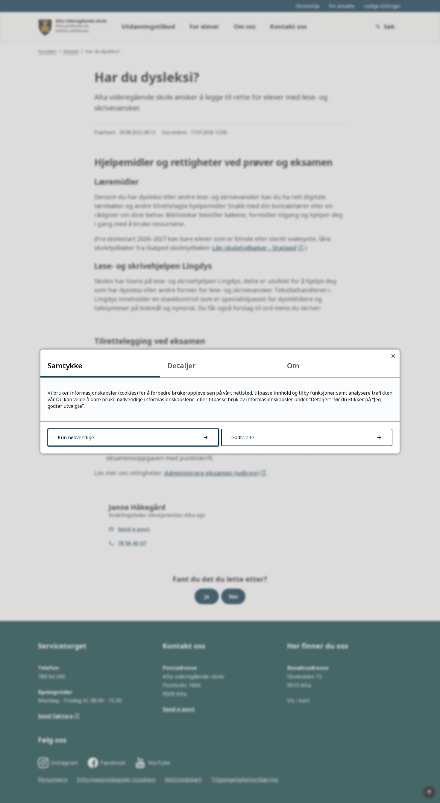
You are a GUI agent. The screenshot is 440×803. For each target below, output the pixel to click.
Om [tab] (293, 365)
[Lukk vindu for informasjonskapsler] (393, 356)
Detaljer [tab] (181, 365)
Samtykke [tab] (65, 365)
